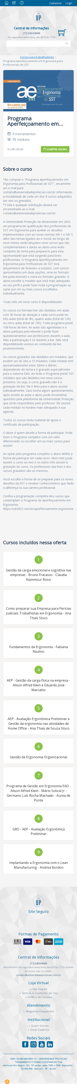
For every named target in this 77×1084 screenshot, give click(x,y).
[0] (62, 32)
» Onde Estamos (38, 1030)
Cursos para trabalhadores (37, 57)
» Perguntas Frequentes (38, 1011)
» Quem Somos (39, 1026)
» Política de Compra (38, 997)
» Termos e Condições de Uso (38, 993)
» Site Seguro (38, 989)
